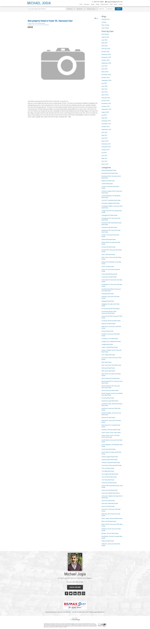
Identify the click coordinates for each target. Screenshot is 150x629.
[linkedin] (75, 593)
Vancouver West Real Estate (110, 503)
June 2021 (104, 155)
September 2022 (106, 129)
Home (80, 4)
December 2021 (106, 144)
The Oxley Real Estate (108, 480)
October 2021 (105, 150)
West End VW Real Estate (109, 521)
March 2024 (105, 95)
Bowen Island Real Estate (109, 170)
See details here (64, 101)
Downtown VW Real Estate (109, 227)
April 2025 (104, 69)
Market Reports (104, 4)
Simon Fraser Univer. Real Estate (111, 432)
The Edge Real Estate (108, 471)
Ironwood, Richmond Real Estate (111, 321)
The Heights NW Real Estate (110, 474)
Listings (104, 22)
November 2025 (106, 57)
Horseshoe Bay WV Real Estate (111, 308)
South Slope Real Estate (108, 449)
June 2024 (104, 86)
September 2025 (106, 63)
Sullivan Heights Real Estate (110, 457)
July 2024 (104, 83)
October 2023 (105, 106)
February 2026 (106, 48)
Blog (111, 4)
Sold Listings (105, 28)
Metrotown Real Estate (108, 371)
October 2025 (105, 60)
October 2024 (105, 77)
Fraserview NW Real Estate (109, 274)
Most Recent (105, 34)
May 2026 (104, 43)
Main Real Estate (106, 362)
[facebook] (66, 593)
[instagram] (83, 593)
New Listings (105, 25)
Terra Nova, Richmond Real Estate (112, 465)
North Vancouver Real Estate (110, 390)
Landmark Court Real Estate (110, 338)
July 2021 (104, 152)
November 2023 (106, 103)
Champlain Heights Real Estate (111, 203)
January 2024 (105, 100)
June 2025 (104, 66)
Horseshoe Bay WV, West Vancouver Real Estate (109, 312)
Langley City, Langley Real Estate (111, 341)
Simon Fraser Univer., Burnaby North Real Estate (110, 436)
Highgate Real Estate (108, 301)
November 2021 (106, 147)
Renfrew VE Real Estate (108, 417)
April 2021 (104, 161)
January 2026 (105, 51)
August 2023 (105, 112)
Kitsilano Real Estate (107, 331)
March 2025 (105, 72)
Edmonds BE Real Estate (109, 239)
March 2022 (105, 141)
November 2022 (106, 124)
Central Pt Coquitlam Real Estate (111, 200)
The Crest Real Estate (108, 468)
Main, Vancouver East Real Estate (111, 365)
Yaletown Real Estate (108, 541)
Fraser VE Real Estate (108, 266)
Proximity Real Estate (108, 398)
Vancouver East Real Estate (109, 490)
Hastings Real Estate (108, 293)
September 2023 (106, 109)
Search (119, 8)
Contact (120, 4)
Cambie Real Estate (107, 183)
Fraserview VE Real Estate (109, 277)
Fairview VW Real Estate (108, 247)
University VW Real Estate (109, 483)
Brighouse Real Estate (108, 181)
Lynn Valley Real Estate (108, 355)
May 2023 (104, 118)
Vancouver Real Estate (108, 500)
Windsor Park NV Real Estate (110, 533)
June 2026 (104, 40)
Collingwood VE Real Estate (109, 215)
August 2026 (105, 37)
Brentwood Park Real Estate (110, 173)
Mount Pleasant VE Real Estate (111, 378)
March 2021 (105, 164)
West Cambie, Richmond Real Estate (112, 518)
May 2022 (104, 135)
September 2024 (106, 80)
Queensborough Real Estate (110, 401)
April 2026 (104, 46)
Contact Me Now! (75, 587)
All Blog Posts (106, 19)
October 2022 (105, 126)
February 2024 (106, 98)
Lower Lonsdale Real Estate (110, 347)
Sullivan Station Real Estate (109, 459)
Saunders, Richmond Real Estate (111, 429)
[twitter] (70, 593)
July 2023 (104, 115)
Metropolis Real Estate (108, 368)
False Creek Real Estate (108, 254)
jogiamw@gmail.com (99, 612)
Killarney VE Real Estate (108, 323)
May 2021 (104, 158)
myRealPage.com (75, 620)
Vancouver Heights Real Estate (111, 493)
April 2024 (104, 92)
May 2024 (104, 89)
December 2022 (106, 121)
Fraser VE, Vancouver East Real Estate (40, 25)
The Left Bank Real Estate (109, 477)
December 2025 (106, 54)
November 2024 (106, 74)
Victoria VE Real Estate (108, 506)
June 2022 (104, 132)
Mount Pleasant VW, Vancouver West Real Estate (111, 386)
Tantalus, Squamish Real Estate (111, 462)
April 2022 (104, 138)
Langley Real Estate (107, 344)
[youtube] (79, 593)
